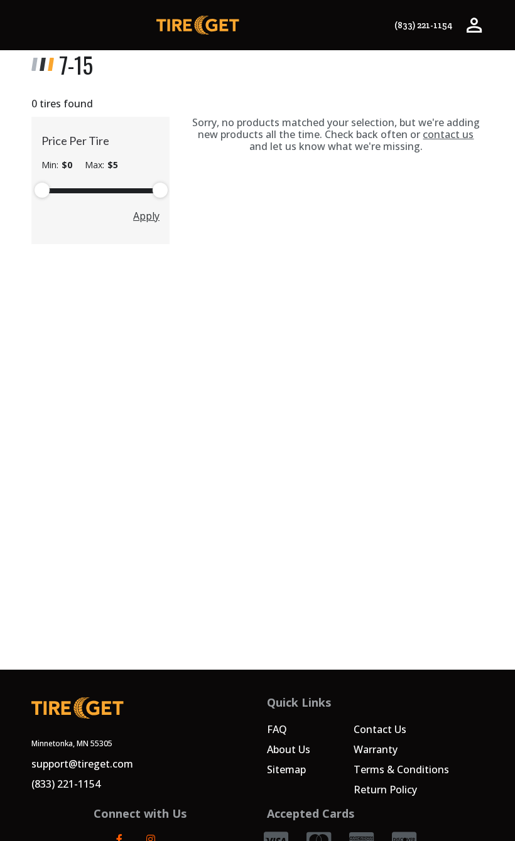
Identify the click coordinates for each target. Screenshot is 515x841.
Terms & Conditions (401, 769)
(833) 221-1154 (423, 25)
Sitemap (286, 769)
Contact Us (380, 729)
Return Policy (385, 789)
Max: (101, 165)
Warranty (376, 749)
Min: (56, 165)
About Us (288, 749)
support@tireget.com (82, 764)
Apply (146, 216)
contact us (448, 134)
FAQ (277, 729)
